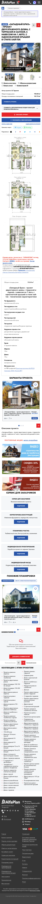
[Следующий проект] (23, 663)
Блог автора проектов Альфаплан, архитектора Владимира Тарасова (29, 839)
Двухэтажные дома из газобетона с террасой (31, 724)
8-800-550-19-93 (29, 807)
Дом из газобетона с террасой (30, 682)
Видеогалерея (26, 857)
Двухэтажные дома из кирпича (11, 693)
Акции (24, 882)
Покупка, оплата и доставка (9, 841)
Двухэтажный (28, 704)
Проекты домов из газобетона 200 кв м (10, 720)
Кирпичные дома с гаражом (10, 697)
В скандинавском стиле (31, 780)
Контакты (25, 864)
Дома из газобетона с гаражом (10, 713)
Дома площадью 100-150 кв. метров (12, 685)
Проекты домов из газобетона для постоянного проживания (30, 772)
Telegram (18, 127)
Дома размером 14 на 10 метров (12, 751)
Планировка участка (7, 862)
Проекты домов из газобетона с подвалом (31, 736)
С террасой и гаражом (31, 696)
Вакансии (25, 875)
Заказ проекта (6, 876)
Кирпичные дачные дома (32, 717)
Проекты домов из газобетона (9, 677)
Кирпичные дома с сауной (10, 701)
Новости (24, 867)
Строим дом (25, 834)
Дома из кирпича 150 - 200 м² (11, 705)
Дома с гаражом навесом (12, 758)
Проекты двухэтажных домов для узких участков (31, 700)
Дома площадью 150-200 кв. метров (12, 689)
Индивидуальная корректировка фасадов (8, 872)
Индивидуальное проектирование (6, 867)
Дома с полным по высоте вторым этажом (11, 755)
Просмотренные (6, 880)
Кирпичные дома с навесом (30, 713)
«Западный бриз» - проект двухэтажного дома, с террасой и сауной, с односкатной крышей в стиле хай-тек (17, 413)
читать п (26, 440)
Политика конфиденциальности (31, 878)
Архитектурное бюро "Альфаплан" (8, 806)
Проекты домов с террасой (29, 672)
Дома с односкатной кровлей (30, 678)
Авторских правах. (35, 890)
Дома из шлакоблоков (11, 780)
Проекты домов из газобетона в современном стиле (30, 756)
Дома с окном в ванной (11, 785)
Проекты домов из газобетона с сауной (10, 717)
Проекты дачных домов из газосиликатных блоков (31, 765)
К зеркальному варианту (13, 69)
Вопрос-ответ (8, 85)
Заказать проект (22, 114)
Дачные (26, 690)
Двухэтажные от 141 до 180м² (31, 777)
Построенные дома (27, 853)
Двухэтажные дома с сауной (10, 728)
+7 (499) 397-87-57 (30, 816)
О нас (23, 860)
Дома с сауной (8, 774)
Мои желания (5, 883)
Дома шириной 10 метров (9, 739)
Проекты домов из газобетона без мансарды (30, 740)
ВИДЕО (12, 261)
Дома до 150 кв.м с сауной (10, 735)
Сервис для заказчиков (21, 492)
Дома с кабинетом (9, 787)
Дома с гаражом (9, 790)
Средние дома (28, 675)
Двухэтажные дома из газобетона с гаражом (31, 728)
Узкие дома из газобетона (28, 760)
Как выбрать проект (7, 852)
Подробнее (11, 404)
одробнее (34, 440)
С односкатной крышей (31, 706)
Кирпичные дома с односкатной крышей (31, 783)
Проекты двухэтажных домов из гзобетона (11, 709)
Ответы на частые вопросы (9, 848)
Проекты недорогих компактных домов (10, 771)
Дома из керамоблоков (11, 783)
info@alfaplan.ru (29, 819)
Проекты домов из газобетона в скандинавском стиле (31, 750)
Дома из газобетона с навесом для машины (31, 745)
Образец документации (28, 83)
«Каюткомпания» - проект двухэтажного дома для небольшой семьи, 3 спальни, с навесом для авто (17, 617)
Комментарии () (22, 85)
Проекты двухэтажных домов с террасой (31, 693)
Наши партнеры (27, 850)
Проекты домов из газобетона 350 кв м (30, 709)
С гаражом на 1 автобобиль (8, 761)
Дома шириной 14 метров (9, 743)
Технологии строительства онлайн (30, 845)
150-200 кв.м (8, 732)
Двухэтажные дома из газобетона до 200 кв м (31, 732)
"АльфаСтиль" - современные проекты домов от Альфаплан (11, 766)
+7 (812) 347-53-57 (30, 813)
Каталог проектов (7, 837)
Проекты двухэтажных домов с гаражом (11, 724)
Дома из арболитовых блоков (11, 777)
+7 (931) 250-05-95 (30, 809)
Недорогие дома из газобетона (30, 686)
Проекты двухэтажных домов (11, 681)
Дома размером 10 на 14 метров (12, 747)
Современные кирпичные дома (29, 720)
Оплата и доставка (10, 83)
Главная (4, 834)
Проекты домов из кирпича (9, 673)
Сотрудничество (27, 871)
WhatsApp (28, 127)
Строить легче (7, 257)
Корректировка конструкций (10, 859)
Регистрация (7, 819)
